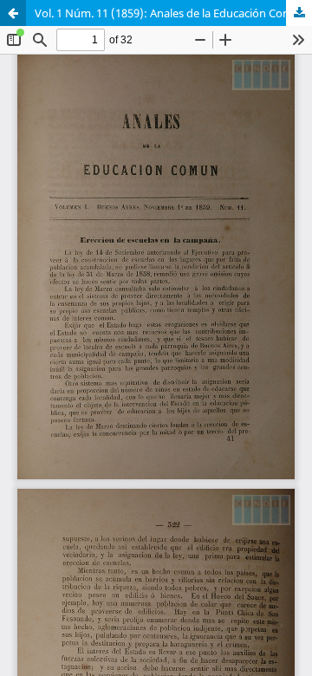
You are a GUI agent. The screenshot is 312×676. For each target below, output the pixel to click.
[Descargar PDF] (299, 13)
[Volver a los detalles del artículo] (13, 13)
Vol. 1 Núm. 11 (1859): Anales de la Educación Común (171, 13)
